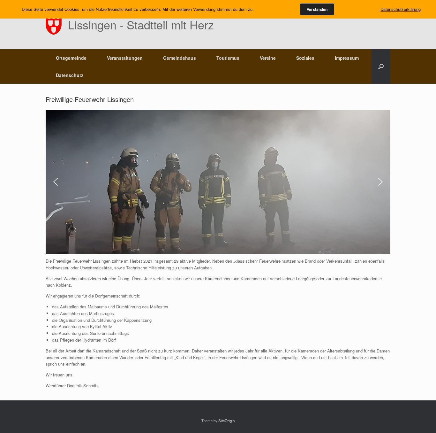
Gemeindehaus (179, 58)
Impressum (347, 58)
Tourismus (227, 58)
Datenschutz (69, 75)
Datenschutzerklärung (400, 9)
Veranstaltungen (125, 58)
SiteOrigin (226, 420)
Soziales (305, 58)
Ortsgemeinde (71, 58)
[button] (381, 66)
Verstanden (317, 9)
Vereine (268, 58)
